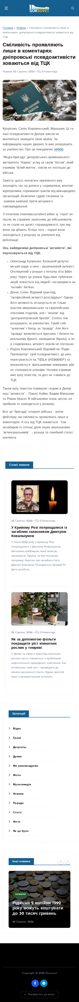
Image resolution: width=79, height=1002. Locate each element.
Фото (16, 821)
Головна (8, 28)
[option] (39, 899)
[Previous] (61, 861)
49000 (58, 149)
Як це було (20, 831)
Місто (17, 775)
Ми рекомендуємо (25, 766)
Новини (21, 28)
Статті (17, 812)
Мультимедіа (22, 784)
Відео (17, 728)
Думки (17, 756)
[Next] (67, 861)
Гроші (17, 738)
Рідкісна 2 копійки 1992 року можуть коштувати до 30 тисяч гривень (37, 908)
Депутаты (19, 747)
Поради (18, 803)
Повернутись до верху (41, 994)
